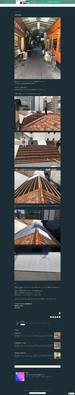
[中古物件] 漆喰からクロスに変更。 (20, 343)
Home (28, 5)
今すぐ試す (50, 1)
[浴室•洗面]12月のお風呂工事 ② (20, 352)
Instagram (37, 5)
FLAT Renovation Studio (44, 5)
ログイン (56, 1)
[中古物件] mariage (17, 333)
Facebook (32, 5)
